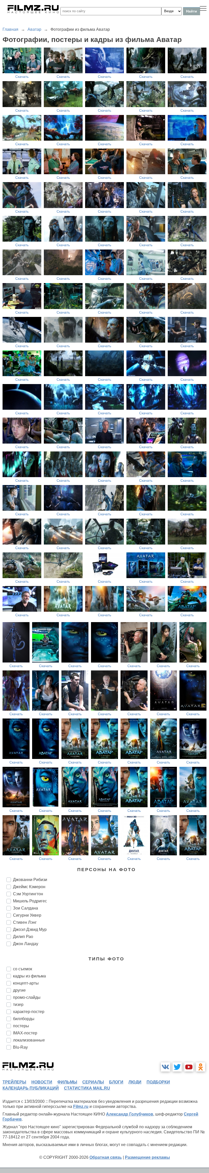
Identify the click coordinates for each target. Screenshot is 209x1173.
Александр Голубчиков (129, 1114)
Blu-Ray (20, 1047)
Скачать (22, 77)
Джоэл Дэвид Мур (30, 929)
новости (41, 1082)
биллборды (23, 1019)
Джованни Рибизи (30, 879)
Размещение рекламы (147, 1157)
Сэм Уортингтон (28, 894)
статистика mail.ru (87, 1088)
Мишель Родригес (30, 901)
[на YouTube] (188, 1067)
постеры (21, 1026)
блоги (116, 1082)
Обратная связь (105, 1157)
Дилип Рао (23, 936)
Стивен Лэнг (25, 922)
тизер (18, 1004)
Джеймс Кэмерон (29, 887)
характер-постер (28, 1011)
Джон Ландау (25, 944)
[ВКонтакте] (165, 1067)
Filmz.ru (80, 1106)
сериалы (93, 1082)
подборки (158, 1082)
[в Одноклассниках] (200, 1067)
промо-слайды (27, 997)
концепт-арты (26, 983)
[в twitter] (177, 1067)
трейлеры (14, 1082)
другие (19, 990)
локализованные (29, 1040)
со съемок (22, 969)
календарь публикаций (31, 1088)
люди (134, 1082)
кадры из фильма (29, 976)
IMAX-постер (25, 1033)
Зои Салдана (25, 908)
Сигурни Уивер (27, 915)
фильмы (67, 1082)
